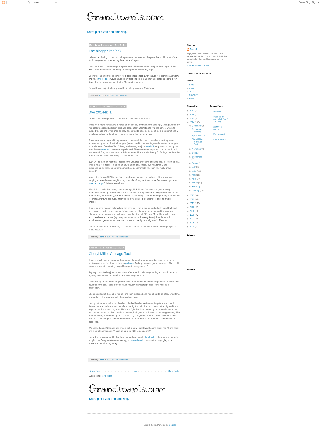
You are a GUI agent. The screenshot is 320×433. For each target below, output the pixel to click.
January (196, 190)
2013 (192, 195)
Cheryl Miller (150, 337)
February (196, 186)
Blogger (172, 425)
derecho (105, 149)
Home (135, 371)
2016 (192, 114)
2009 (192, 211)
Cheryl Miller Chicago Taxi (110, 254)
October (196, 153)
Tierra (191, 91)
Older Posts (173, 371)
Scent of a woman (217, 128)
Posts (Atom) (106, 376)
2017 (192, 110)
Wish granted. (219, 134)
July (194, 167)
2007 (192, 219)
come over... (218, 111)
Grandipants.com (125, 17)
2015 (192, 118)
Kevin (191, 98)
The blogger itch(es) (105, 51)
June (194, 171)
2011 (192, 203)
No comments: (122, 95)
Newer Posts (95, 371)
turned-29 (149, 146)
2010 (192, 207)
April (194, 179)
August (195, 163)
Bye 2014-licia (100, 112)
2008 (192, 215)
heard (139, 340)
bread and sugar (96, 183)
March (195, 183)
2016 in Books (219, 139)
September (197, 157)
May (194, 175)
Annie (191, 88)
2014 (192, 122)
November (197, 149)
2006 (192, 223)
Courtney (193, 95)
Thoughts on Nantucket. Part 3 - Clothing (220, 119)
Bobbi (191, 85)
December (197, 126)
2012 (192, 199)
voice (133, 340)
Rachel (193, 49)
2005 (192, 226)
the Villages (104, 79)
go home (129, 263)
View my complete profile (198, 66)
